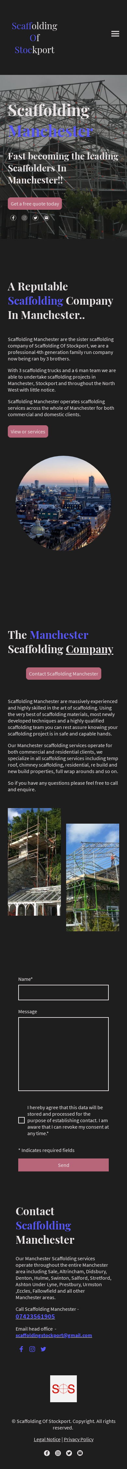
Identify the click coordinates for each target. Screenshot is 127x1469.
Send (63, 1165)
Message (27, 1011)
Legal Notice (47, 1439)
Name (25, 979)
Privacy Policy (78, 1439)
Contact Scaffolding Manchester (63, 673)
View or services (28, 431)
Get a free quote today (35, 203)
